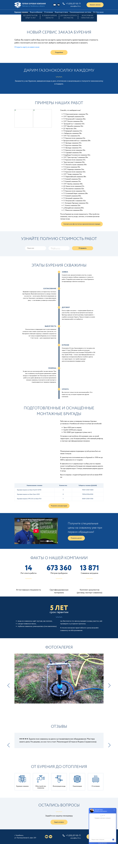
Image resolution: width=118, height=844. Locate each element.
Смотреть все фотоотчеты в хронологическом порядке (81, 224)
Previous (8, 685)
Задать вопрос (59, 822)
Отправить (82, 248)
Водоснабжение (36, 12)
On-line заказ (98, 12)
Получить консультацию (59, 506)
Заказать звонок (95, 5)
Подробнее (59, 52)
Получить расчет (76, 538)
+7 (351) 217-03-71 (73, 3)
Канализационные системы (80, 12)
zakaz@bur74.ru (75, 6)
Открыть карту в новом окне (26, 47)
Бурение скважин (21, 12)
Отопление (48, 12)
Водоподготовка (61, 12)
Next (109, 685)
